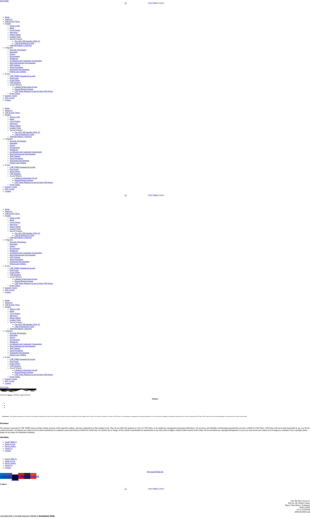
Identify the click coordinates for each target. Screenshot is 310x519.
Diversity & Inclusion (18, 50)
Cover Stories (15, 30)
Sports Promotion (16, 67)
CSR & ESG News (12, 21)
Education (13, 52)
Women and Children (18, 72)
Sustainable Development (19, 69)
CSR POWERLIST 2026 (24, 43)
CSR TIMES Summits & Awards (22, 76)
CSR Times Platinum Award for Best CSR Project (34, 91)
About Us (8, 19)
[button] (155, 104)
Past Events (14, 78)
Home (7, 17)
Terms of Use (10, 444)
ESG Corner (9, 98)
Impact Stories (15, 35)
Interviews (14, 32)
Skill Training (15, 65)
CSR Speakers (15, 83)
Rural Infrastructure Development (22, 63)
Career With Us (11, 442)
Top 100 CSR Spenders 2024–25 (27, 41)
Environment (15, 56)
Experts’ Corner (11, 96)
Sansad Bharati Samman (24, 89)
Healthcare (14, 59)
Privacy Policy (10, 446)
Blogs (12, 28)
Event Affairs (15, 80)
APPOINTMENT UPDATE (21, 45)
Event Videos (15, 93)
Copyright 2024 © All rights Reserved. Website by (27, 516)
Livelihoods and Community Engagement (26, 61)
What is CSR (15, 26)
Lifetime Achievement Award (26, 87)
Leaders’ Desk (15, 37)
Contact (8, 100)
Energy (12, 54)
